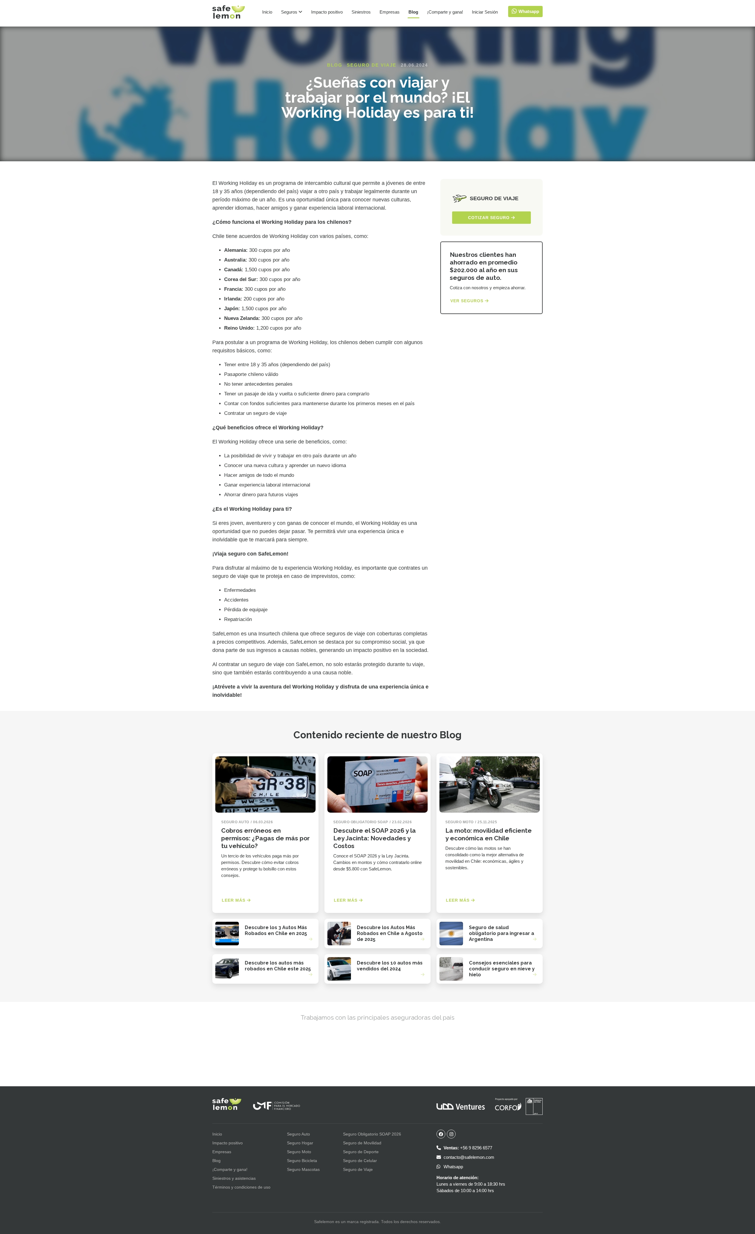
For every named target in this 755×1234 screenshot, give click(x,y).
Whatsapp (452, 1166)
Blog (413, 11)
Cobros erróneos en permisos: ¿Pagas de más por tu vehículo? (265, 838)
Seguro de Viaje (371, 65)
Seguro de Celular (360, 1160)
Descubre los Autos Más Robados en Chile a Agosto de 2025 (390, 933)
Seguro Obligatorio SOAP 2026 (372, 1134)
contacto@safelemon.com (468, 1157)
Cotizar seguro (489, 217)
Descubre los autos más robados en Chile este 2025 (278, 966)
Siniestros (361, 11)
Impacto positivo (327, 11)
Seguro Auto (298, 1134)
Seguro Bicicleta (302, 1160)
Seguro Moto (299, 1151)
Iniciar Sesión (485, 11)
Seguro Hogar (300, 1143)
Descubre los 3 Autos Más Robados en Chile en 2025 (276, 930)
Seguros (289, 11)
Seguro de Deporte (361, 1151)
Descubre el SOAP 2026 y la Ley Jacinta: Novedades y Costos (374, 838)
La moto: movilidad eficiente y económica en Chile (488, 834)
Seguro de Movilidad (362, 1143)
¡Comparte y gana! (445, 11)
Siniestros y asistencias (234, 1178)
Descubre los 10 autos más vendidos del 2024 (390, 966)
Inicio (267, 11)
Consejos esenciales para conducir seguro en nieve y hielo (502, 968)
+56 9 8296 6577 (468, 1147)
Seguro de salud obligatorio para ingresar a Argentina (501, 933)
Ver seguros (467, 300)
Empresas (390, 11)
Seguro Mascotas (303, 1169)
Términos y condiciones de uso (241, 1187)
